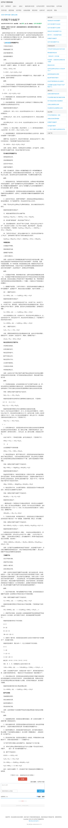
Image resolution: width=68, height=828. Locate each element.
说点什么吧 (5, 785)
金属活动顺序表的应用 (53, 93)
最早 (43, 796)
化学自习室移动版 (7, 2)
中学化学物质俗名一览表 (54, 115)
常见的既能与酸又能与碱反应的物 (56, 97)
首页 (2, 6)
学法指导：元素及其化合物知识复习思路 (56, 60)
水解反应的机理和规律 (53, 118)
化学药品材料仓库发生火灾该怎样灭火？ (56, 69)
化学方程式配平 (38, 23)
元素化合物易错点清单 (53, 104)
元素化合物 (14, 15)
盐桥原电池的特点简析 (53, 74)
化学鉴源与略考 (52, 125)
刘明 (23, 23)
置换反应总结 (51, 65)
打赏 (22, 779)
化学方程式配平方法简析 (54, 27)
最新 (39, 796)
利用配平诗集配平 (52, 38)
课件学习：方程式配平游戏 (54, 35)
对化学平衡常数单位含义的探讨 (56, 81)
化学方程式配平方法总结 (54, 24)
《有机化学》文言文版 (53, 56)
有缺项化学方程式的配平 (54, 20)
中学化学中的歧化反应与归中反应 (56, 49)
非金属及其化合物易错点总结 (55, 108)
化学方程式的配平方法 (53, 42)
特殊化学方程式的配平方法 (54, 31)
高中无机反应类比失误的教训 (55, 101)
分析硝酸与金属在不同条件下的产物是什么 (56, 85)
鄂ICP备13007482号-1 (34, 821)
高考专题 (7, 15)
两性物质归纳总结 (52, 52)
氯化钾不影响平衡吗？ (53, 77)
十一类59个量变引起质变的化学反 (56, 129)
